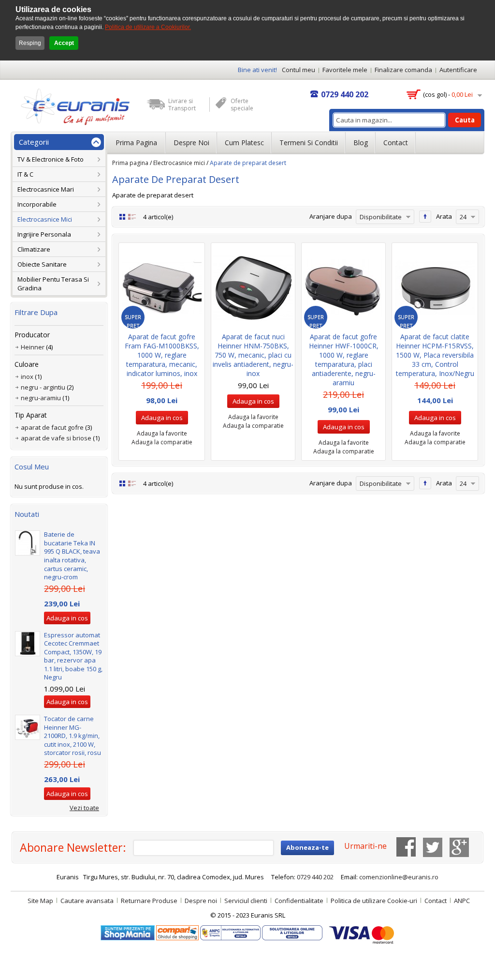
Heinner (32, 347)
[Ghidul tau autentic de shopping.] (178, 929)
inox (27, 376)
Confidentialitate (299, 900)
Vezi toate (84, 807)
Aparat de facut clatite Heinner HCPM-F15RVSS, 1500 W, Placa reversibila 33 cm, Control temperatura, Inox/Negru (435, 355)
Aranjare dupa (330, 216)
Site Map (40, 900)
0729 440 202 (344, 94)
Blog (360, 142)
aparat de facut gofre (52, 427)
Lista (132, 216)
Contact (395, 142)
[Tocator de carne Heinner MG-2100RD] (27, 727)
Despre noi (191, 142)
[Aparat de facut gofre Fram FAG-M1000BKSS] (161, 288)
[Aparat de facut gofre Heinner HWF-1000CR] (343, 288)
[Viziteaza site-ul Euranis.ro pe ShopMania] (128, 929)
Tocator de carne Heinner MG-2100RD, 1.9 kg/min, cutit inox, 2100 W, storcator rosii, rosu (72, 735)
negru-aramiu (41, 397)
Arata (444, 216)
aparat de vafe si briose (56, 438)
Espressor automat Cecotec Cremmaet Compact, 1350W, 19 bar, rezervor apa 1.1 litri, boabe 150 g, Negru (73, 656)
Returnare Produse (149, 900)
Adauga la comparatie (161, 442)
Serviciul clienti (245, 900)
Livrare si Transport (182, 104)
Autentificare (458, 69)
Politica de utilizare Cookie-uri (374, 900)
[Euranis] (71, 106)
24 (463, 216)
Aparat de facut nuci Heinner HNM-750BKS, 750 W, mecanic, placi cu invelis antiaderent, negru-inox (253, 355)
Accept (64, 43)
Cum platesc (244, 142)
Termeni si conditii (308, 142)
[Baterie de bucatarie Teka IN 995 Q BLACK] (27, 543)
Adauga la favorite (162, 433)
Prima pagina (130, 163)
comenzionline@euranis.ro (398, 877)
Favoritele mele (344, 69)
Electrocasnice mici (179, 163)
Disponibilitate (381, 216)
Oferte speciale (242, 104)
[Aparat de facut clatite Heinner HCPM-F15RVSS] (434, 288)
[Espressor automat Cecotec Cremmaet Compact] (27, 643)
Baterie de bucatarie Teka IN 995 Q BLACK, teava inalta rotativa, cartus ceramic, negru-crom (72, 555)
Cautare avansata (87, 900)
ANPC (462, 900)
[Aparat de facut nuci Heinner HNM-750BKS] (253, 288)
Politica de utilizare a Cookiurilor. (148, 27)
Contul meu (298, 69)
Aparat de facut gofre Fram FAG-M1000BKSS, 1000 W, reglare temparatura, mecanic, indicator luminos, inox (162, 355)
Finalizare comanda (403, 69)
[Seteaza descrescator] (425, 217)
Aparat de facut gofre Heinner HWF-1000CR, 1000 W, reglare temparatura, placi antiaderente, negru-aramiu (344, 359)
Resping (30, 43)
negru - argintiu (43, 387)
